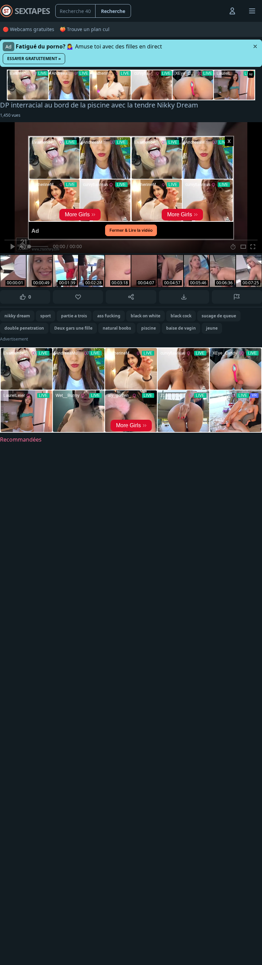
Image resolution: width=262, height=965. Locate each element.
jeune (212, 328)
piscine (148, 328)
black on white (145, 316)
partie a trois (74, 316)
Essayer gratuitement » (34, 58)
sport (45, 316)
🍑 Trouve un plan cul (85, 29)
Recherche (113, 11)
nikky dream (17, 316)
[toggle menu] (216, 11)
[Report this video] (237, 297)
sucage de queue (219, 316)
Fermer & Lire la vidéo (131, 230)
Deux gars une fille (73, 328)
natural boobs (117, 328)
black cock (181, 316)
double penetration (24, 328)
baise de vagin (181, 328)
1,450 (10, 115)
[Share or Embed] (131, 297)
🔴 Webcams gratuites (28, 29)
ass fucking (108, 316)
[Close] (255, 46)
